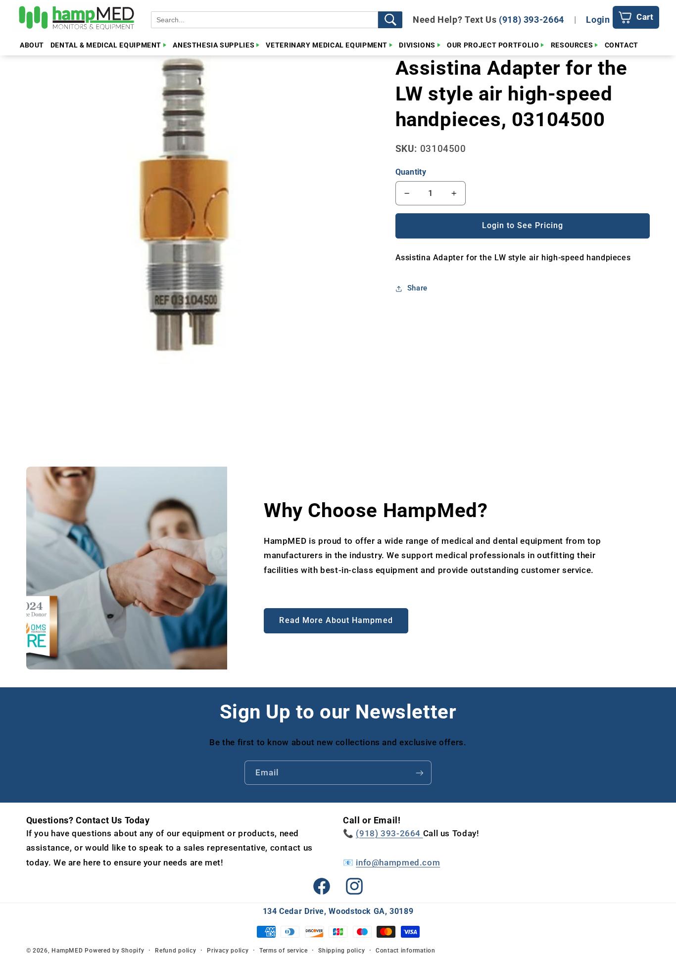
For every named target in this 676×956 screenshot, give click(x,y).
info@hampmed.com (398, 862)
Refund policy (175, 950)
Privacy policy (227, 950)
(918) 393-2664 (531, 19)
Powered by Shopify (114, 950)
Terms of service (283, 950)
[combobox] (264, 19)
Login (598, 19)
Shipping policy (341, 950)
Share (417, 288)
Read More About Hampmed (335, 620)
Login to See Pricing (523, 225)
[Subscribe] (419, 773)
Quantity (410, 172)
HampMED (67, 950)
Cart (645, 17)
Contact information (405, 950)
